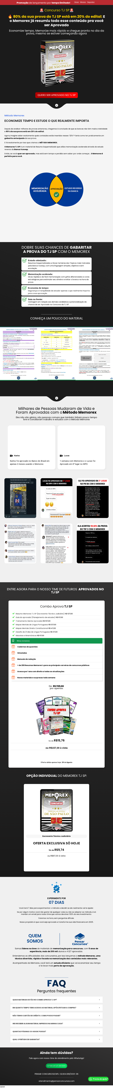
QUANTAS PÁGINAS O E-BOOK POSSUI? (29, 1031)
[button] (56, 1000)
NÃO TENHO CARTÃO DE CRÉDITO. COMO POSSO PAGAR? (36, 1015)
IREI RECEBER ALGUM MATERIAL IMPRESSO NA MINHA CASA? (38, 1023)
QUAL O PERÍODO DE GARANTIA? (26, 1039)
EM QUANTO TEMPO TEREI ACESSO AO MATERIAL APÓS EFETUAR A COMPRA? (44, 1008)
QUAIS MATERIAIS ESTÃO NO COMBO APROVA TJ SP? (35, 1000)
